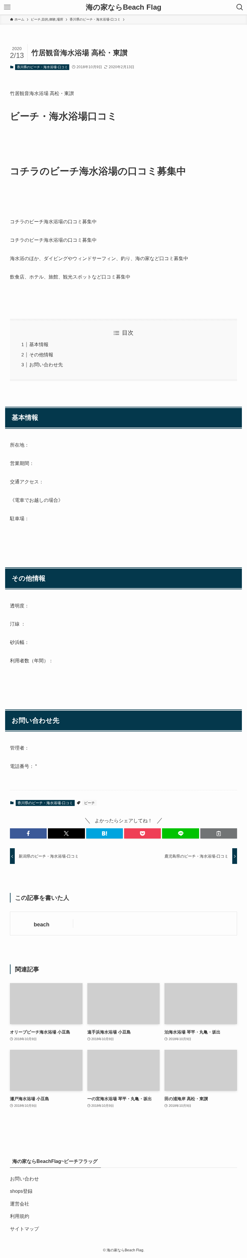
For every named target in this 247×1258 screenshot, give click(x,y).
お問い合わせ (24, 1178)
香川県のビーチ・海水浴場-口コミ (42, 67)
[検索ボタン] (240, 7)
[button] (28, 833)
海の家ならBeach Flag (123, 7)
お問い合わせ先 (46, 364)
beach (41, 925)
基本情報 (38, 344)
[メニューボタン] (7, 7)
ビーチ (89, 803)
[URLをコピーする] (218, 833)
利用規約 (19, 1216)
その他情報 (41, 354)
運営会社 (19, 1203)
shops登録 (21, 1191)
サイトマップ (24, 1228)
